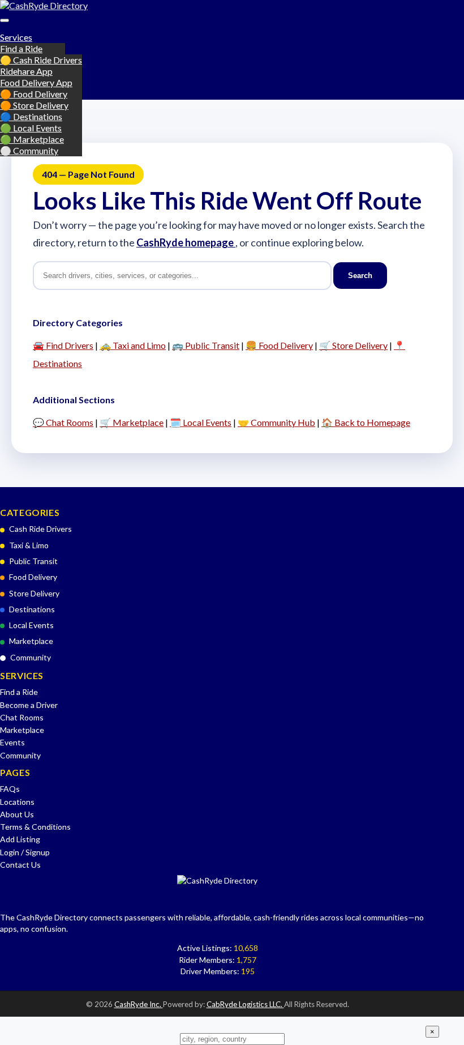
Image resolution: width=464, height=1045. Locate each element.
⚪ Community (29, 150)
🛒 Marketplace (132, 422)
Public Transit (33, 561)
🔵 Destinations (31, 116)
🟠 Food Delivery (33, 93)
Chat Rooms (22, 717)
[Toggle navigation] (4, 20)
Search (360, 275)
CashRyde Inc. (138, 1004)
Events (12, 742)
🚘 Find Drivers (63, 345)
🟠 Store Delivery (34, 105)
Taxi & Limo (29, 545)
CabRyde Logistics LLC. (245, 1004)
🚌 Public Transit (205, 345)
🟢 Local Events (31, 127)
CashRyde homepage (185, 242)
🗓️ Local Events (200, 422)
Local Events (31, 625)
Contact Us (20, 864)
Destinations (32, 609)
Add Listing (20, 839)
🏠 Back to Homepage (365, 422)
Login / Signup (25, 852)
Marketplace (31, 641)
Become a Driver (29, 705)
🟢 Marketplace (32, 139)
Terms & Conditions (35, 826)
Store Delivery (34, 593)
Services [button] (16, 37)
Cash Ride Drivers (40, 529)
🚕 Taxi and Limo (133, 345)
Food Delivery (33, 577)
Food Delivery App (36, 82)
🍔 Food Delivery (279, 345)
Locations (17, 802)
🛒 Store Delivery (353, 345)
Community (30, 657)
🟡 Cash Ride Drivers (41, 59)
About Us (17, 814)
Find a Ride (21, 48)
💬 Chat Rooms (63, 422)
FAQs (10, 789)
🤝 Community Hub (276, 422)
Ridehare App (26, 71)
